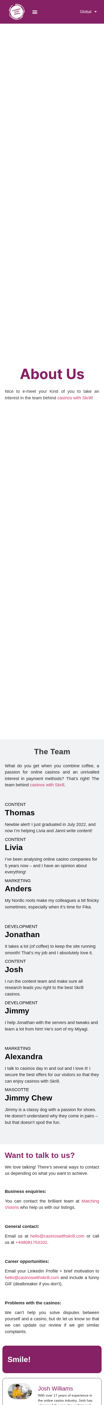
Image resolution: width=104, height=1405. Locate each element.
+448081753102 (31, 1242)
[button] (35, 12)
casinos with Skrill (74, 397)
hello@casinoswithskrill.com (57, 1236)
